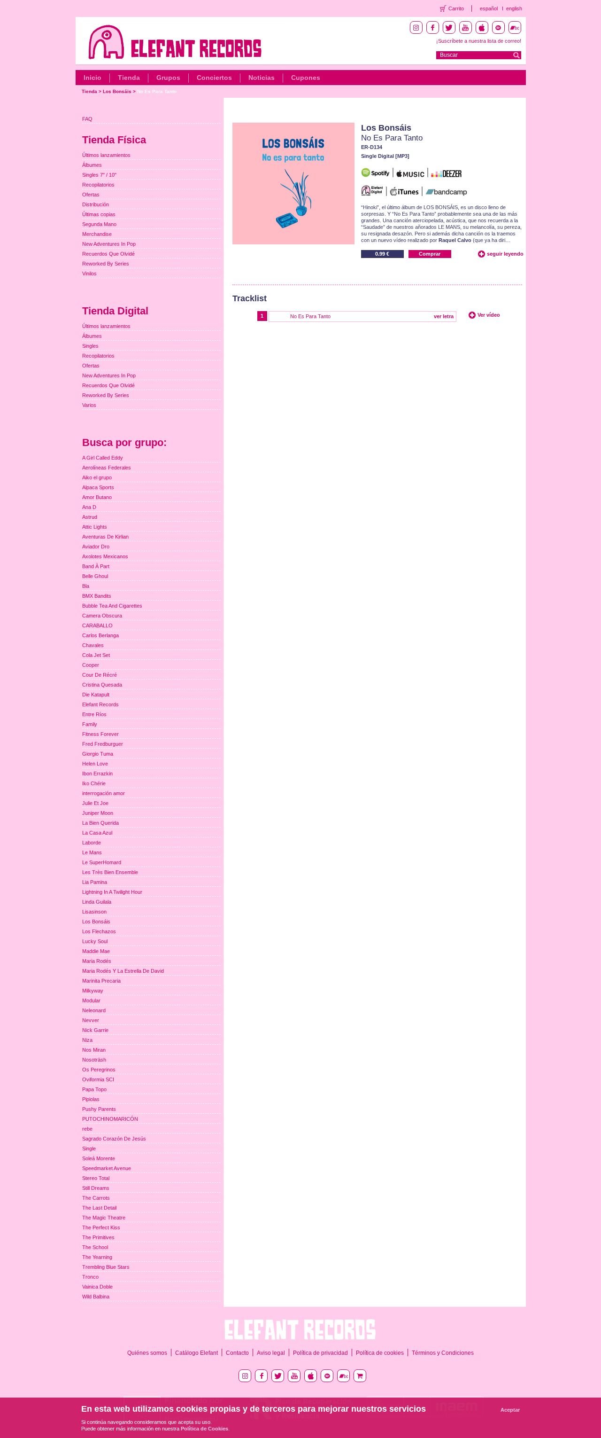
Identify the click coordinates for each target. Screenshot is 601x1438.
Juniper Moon (97, 813)
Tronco (90, 1277)
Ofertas (91, 194)
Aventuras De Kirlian (105, 536)
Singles (90, 346)
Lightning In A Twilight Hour (112, 892)
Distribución (95, 204)
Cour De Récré (99, 675)
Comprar (429, 254)
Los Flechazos (99, 931)
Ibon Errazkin (97, 773)
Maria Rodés (96, 961)
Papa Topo (94, 1089)
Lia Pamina (94, 882)
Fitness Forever (100, 734)
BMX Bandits (96, 596)
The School (95, 1247)
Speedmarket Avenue (106, 1168)
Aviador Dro (95, 546)
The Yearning (97, 1257)
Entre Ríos (94, 714)
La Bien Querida (100, 823)
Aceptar (510, 1410)
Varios (89, 405)
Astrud (89, 517)
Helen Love (95, 763)
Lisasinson (94, 911)
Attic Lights (94, 527)
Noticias (261, 77)
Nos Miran (94, 1050)
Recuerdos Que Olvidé (108, 254)
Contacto (237, 1353)
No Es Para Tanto (157, 91)
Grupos (168, 77)
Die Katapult (95, 694)
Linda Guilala (96, 902)
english (514, 8)
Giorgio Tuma (97, 754)
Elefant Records (100, 704)
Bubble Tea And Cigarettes (112, 606)
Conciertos (214, 77)
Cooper (90, 665)
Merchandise (97, 234)
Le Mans (92, 852)
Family (89, 724)
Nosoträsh (94, 1060)
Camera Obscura (102, 615)
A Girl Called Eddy (102, 458)
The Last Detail (99, 1208)
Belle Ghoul (95, 576)
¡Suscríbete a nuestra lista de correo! (478, 41)
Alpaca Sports (98, 487)
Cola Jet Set (96, 655)
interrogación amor (103, 793)
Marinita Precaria (101, 981)
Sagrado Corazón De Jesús (114, 1138)
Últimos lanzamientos (106, 155)
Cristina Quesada (102, 685)
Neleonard (94, 1010)
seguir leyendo (505, 254)
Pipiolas (91, 1099)
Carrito (456, 8)
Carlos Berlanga (100, 635)
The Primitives (98, 1237)
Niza (87, 1040)
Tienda (129, 77)
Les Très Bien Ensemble (110, 872)
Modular (91, 1000)
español (489, 8)
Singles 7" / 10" (99, 175)
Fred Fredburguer (102, 744)
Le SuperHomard (101, 862)
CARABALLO (97, 625)
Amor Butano (97, 497)
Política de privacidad (320, 1353)
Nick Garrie (95, 1030)
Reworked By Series (105, 263)
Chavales (93, 645)
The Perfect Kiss (101, 1227)
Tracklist (249, 298)
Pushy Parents (99, 1109)
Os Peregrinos (99, 1069)
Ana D (89, 507)
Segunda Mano (99, 224)
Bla (85, 586)
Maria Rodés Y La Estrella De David (123, 971)
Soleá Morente (98, 1158)
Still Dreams (95, 1188)
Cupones (305, 77)
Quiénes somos (147, 1353)
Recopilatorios (98, 185)
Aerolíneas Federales (106, 467)
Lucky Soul (95, 941)
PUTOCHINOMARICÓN (110, 1119)
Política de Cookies (204, 1428)
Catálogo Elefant (196, 1353)
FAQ (87, 119)
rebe (87, 1129)
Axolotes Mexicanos (105, 556)
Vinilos (89, 273)
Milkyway (92, 990)
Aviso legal (271, 1353)
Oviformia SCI (98, 1079)
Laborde (91, 842)
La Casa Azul (97, 833)
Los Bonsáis (117, 91)
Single (89, 1148)
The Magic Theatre (103, 1217)
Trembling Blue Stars (106, 1267)
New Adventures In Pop (109, 244)
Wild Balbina (95, 1296)
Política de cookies (380, 1353)
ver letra (444, 316)
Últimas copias (99, 214)
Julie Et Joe (95, 803)
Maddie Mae (96, 951)
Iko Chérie (94, 783)
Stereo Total (95, 1178)
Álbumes (92, 165)
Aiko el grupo (97, 477)
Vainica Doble (97, 1287)
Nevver (90, 1020)
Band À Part (95, 566)
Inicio (92, 77)
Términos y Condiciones (443, 1353)
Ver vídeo (489, 315)
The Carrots (96, 1198)
